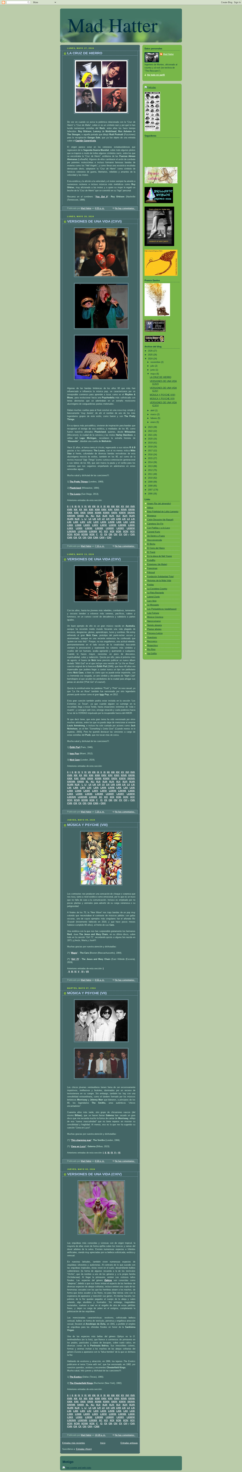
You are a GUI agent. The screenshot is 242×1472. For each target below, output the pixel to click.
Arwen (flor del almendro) (159, 503)
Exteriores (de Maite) (157, 564)
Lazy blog (151, 601)
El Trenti (151, 552)
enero (153, 422)
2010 (150, 478)
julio (152, 366)
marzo (153, 414)
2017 (150, 450)
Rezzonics (152, 641)
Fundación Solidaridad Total (160, 576)
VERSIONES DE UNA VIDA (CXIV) (94, 1174)
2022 (150, 431)
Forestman (152, 568)
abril (152, 410)
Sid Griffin (152, 653)
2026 (150, 351)
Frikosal (151, 572)
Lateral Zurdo (153, 597)
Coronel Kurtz (153, 532)
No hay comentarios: (125, 208)
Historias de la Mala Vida (159, 580)
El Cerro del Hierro (156, 548)
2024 (150, 359)
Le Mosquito (153, 605)
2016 (150, 454)
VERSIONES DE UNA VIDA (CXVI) (94, 221)
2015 (150, 458)
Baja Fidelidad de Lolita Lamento (162, 512)
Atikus (150, 508)
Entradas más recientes (73, 1443)
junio (153, 370)
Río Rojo (151, 649)
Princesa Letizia (154, 633)
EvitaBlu (151, 560)
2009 (150, 482)
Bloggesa (151, 516)
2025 (150, 355)
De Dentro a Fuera (156, 536)
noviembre (155, 362)
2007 (150, 490)
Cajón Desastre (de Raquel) (160, 520)
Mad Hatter (112, 25)
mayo (153, 374)
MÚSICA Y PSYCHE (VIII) (87, 825)
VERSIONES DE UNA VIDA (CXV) (94, 559)
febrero (154, 418)
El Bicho (151, 544)
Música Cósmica (155, 617)
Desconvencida (154, 540)
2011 (150, 474)
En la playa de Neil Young (159, 556)
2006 (150, 494)
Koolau (150, 585)
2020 (150, 439)
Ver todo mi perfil (156, 75)
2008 (150, 486)
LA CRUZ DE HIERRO (84, 53)
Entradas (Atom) (84, 1449)
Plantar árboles (154, 629)
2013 (150, 466)
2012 (150, 470)
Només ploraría (154, 625)
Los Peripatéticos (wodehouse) (161, 609)
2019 (150, 443)
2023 (150, 427)
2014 (150, 462)
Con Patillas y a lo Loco (158, 528)
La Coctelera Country (157, 589)
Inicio (102, 1443)
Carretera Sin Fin (155, 524)
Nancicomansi (154, 621)
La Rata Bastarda (155, 593)
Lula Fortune (153, 613)
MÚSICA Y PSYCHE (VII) (87, 993)
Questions (152, 637)
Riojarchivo (152, 645)
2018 (150, 447)
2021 (150, 435)
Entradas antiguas (129, 1443)
